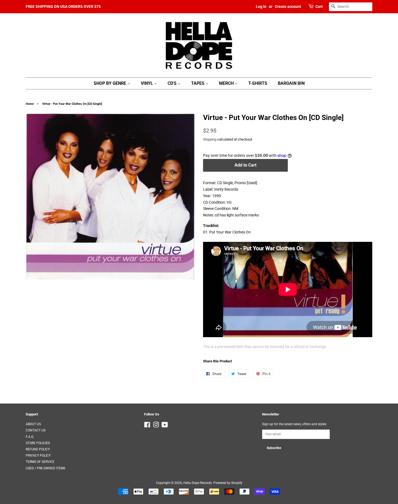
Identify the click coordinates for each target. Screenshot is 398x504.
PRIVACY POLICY (38, 455)
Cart (319, 6)
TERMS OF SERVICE (40, 462)
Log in (261, 6)
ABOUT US (33, 424)
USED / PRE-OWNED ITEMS (45, 468)
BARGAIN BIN (291, 83)
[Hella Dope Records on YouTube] (165, 426)
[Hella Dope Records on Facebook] (147, 426)
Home (30, 104)
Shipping (209, 139)
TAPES (198, 83)
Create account (288, 6)
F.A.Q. (30, 437)
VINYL (147, 83)
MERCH (227, 83)
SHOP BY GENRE (110, 83)
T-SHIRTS (257, 83)
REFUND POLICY (38, 449)
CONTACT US (35, 430)
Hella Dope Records (197, 483)
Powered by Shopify (227, 483)
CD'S (173, 83)
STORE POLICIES (38, 443)
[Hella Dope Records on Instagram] (156, 426)
